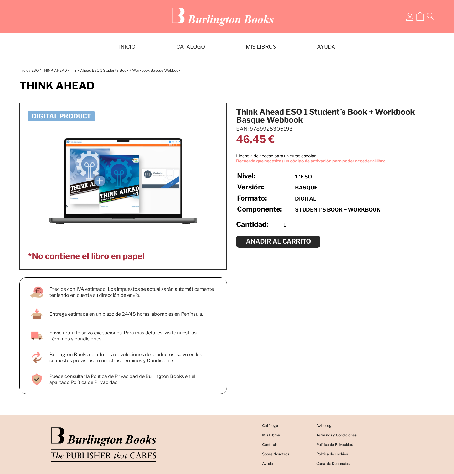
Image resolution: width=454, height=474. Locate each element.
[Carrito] (420, 16)
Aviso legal (325, 425)
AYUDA (326, 47)
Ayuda (267, 463)
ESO (35, 70)
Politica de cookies (332, 454)
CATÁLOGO (190, 47)
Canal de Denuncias (333, 463)
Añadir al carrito (278, 241)
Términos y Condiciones (336, 435)
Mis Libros (271, 435)
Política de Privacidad (334, 444)
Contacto (270, 444)
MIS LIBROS (261, 47)
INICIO (127, 47)
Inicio (23, 70)
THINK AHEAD (54, 70)
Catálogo (270, 425)
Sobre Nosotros (275, 454)
